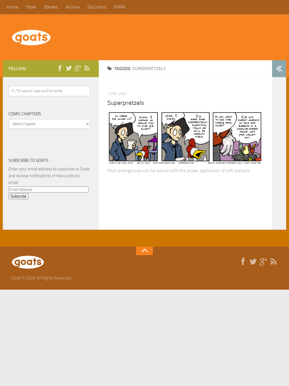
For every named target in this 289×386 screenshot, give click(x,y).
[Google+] (78, 68)
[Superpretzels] (185, 163)
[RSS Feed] (87, 68)
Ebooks (51, 7)
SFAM (119, 7)
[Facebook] (59, 68)
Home (12, 7)
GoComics (96, 7)
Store (31, 7)
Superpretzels (125, 103)
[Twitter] (68, 68)
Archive (72, 7)
